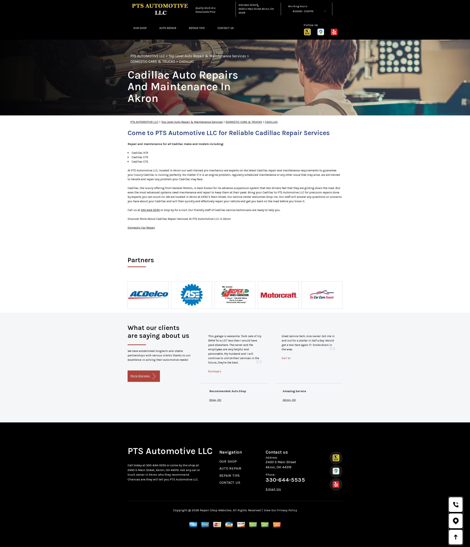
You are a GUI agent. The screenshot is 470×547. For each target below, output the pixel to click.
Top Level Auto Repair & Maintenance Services (207, 56)
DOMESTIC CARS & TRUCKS (152, 61)
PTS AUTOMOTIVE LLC (147, 56)
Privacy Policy (287, 510)
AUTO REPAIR (167, 28)
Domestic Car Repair (141, 227)
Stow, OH (215, 400)
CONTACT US (225, 28)
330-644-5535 (247, 5)
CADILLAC (186, 61)
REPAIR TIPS (197, 28)
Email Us (273, 489)
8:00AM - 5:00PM (303, 11)
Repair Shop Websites (215, 510)
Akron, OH (289, 400)
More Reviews (140, 376)
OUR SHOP (140, 28)
